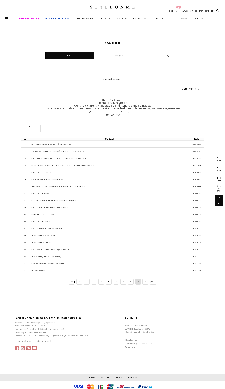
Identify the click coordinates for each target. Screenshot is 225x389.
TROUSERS (198, 18)
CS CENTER (199, 11)
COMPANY (91, 378)
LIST (30, 126)
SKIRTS (184, 18)
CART (191, 11)
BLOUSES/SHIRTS (141, 18)
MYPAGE (185, 11)
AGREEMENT (106, 378)
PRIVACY (119, 378)
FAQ (167, 56)
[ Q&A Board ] (131, 347)
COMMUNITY (209, 11)
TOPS (172, 18)
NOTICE (218, 161)
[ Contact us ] (131, 340)
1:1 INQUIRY (118, 56)
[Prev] (72, 281)
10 (145, 281)
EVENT (219, 170)
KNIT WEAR (122, 18)
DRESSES (159, 18)
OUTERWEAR (105, 18)
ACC (211, 18)
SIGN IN (172, 11)
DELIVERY (218, 180)
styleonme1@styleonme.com (34, 332)
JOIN (178, 11)
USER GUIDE (133, 378)
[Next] (153, 281)
